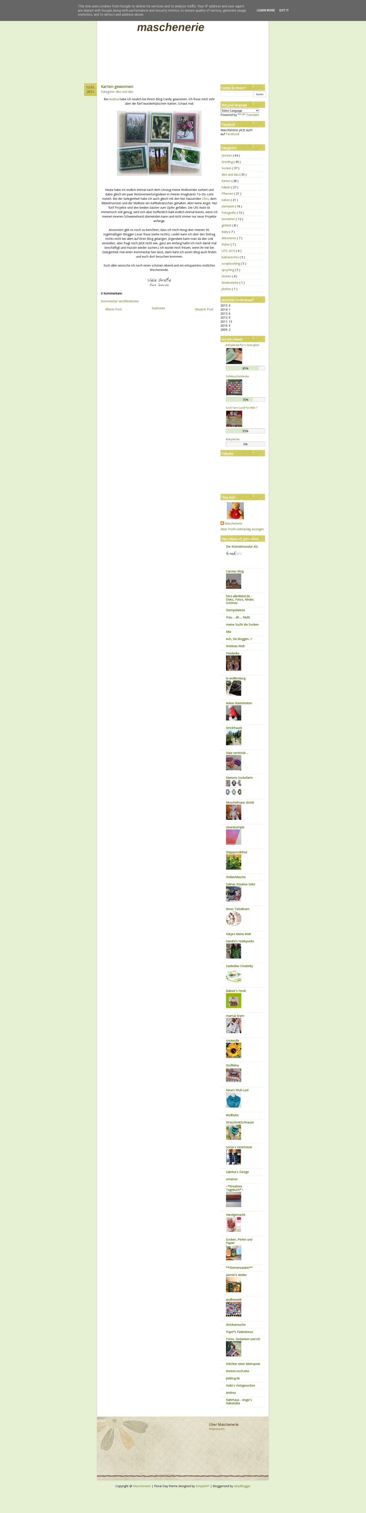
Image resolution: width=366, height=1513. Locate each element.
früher (226, 244)
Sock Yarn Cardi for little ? (241, 407)
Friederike (232, 653)
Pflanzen (228, 194)
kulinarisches (231, 257)
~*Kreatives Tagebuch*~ (234, 1188)
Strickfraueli (234, 728)
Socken (227, 168)
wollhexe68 (233, 1300)
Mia (228, 632)
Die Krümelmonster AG (242, 546)
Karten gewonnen (117, 86)
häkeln (226, 187)
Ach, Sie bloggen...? (239, 639)
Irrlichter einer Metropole (243, 1364)
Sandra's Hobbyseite (240, 941)
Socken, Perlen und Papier (239, 1241)
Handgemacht (235, 1215)
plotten (227, 289)
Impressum (217, 1429)
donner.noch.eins (237, 1371)
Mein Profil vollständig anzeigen (242, 529)
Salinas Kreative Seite (240, 884)
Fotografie (229, 213)
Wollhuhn (232, 1115)
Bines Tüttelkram (238, 909)
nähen (226, 200)
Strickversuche (236, 1325)
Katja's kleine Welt (238, 934)
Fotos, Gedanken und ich (243, 1339)
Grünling (228, 162)
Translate (252, 115)
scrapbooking (231, 263)
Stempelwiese (235, 610)
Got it (284, 10)
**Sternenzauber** (239, 1268)
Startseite (158, 308)
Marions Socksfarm (239, 778)
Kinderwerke (230, 282)
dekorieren (229, 238)
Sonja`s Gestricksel (239, 1147)
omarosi (231, 1179)
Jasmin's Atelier (236, 1275)
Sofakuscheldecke (237, 376)
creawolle (232, 1040)
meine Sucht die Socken (242, 624)
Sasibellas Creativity (239, 966)
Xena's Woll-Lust (237, 1090)
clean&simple (235, 827)
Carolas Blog (235, 571)
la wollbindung (235, 678)
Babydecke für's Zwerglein (242, 345)
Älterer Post (113, 309)
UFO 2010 (229, 251)
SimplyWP (203, 1486)
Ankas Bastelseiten (239, 703)
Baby (225, 232)
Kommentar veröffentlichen (120, 301)
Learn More (266, 10)
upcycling (228, 270)
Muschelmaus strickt (240, 802)
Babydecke (233, 439)
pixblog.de (233, 1378)
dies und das (124, 92)
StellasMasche (236, 877)
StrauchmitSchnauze (240, 1122)
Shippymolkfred (236, 852)
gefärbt (227, 225)
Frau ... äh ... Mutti (238, 617)
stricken (227, 155)
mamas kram (235, 1016)
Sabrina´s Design (237, 1172)
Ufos (205, 199)
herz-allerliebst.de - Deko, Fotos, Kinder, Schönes (240, 599)
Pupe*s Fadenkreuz (239, 1332)
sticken (227, 276)
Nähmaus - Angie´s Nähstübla (239, 1401)
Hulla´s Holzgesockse (240, 1385)
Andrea (114, 99)
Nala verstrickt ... (237, 753)
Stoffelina (232, 1065)
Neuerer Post (204, 309)
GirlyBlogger (242, 1486)
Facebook (232, 134)
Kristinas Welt (235, 646)
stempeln (228, 206)
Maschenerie (170, 27)
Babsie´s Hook (236, 991)
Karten (227, 181)
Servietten (229, 219)
